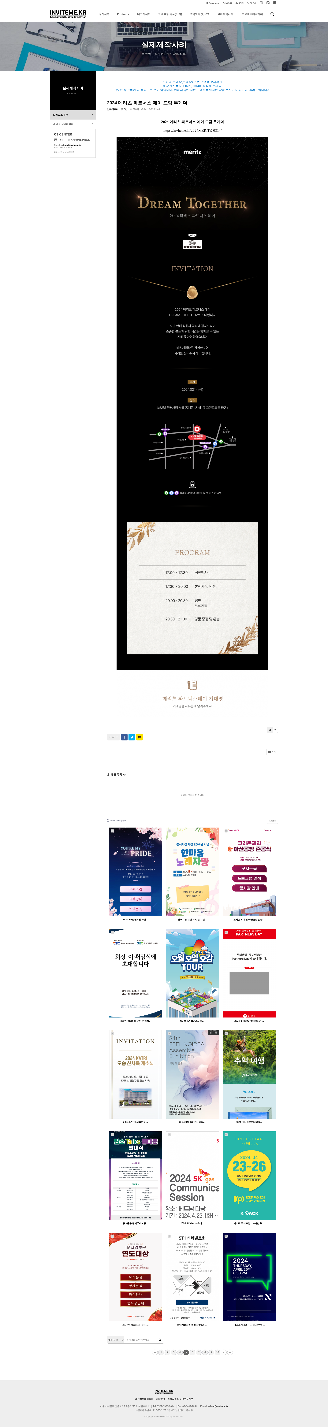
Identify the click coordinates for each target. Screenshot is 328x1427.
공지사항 (104, 14)
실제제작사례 (225, 14)
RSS (273, 820)
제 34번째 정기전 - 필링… (192, 1122)
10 (217, 1352)
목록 (273, 752)
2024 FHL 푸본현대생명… (249, 1122)
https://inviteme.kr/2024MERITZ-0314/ (192, 130)
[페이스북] (274, 3)
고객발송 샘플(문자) (170, 14)
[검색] (160, 1340)
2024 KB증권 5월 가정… (135, 919)
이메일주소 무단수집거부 (180, 1399)
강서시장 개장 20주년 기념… (192, 919)
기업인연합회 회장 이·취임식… (135, 1021)
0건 (125, 109)
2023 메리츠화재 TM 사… (135, 1324)
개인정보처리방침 (144, 1399)
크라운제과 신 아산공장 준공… (249, 919)
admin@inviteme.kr (71, 145)
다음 (224, 1352)
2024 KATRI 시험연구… (135, 1122)
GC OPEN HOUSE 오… (192, 1021)
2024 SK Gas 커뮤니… (192, 1223)
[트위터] (268, 3)
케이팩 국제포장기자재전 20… (249, 1223)
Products (123, 14)
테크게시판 (144, 14)
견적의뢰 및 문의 (200, 14)
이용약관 (160, 1399)
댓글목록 (116, 774)
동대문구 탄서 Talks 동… (135, 1223)
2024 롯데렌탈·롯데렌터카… (249, 1021)
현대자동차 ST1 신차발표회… (192, 1324)
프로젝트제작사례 (252, 14)
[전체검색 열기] (272, 14)
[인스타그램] (261, 3)
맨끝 (230, 1352)
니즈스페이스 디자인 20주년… (249, 1324)
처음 (155, 1352)
